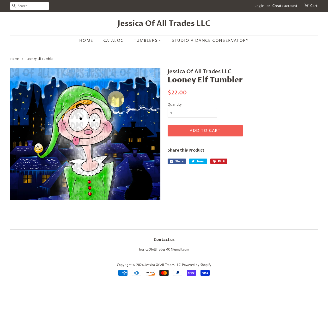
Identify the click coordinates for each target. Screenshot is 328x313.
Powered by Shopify (196, 265)
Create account (285, 6)
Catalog (113, 40)
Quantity (175, 104)
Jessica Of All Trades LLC (164, 23)
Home (86, 40)
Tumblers (146, 40)
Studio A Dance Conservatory (210, 40)
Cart (314, 6)
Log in (259, 6)
